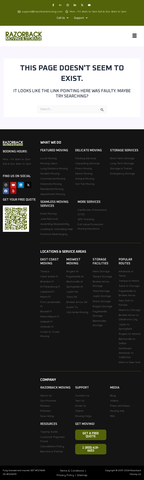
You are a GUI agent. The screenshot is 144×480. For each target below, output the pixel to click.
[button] (62, 18)
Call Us (61, 18)
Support (79, 18)
